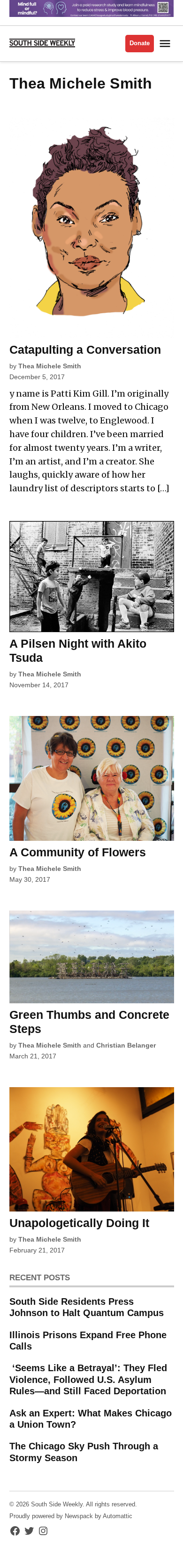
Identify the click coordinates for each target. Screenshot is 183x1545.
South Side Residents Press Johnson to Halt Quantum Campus (86, 1307)
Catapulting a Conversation (85, 349)
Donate (140, 43)
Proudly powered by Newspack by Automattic (70, 1516)
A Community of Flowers (77, 852)
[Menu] (166, 43)
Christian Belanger (126, 1045)
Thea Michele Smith (49, 366)
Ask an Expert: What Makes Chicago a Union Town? (90, 1419)
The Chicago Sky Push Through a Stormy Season (83, 1452)
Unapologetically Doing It (79, 1222)
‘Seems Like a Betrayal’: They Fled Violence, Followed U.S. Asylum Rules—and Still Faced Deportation (88, 1379)
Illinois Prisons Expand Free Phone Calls (88, 1340)
